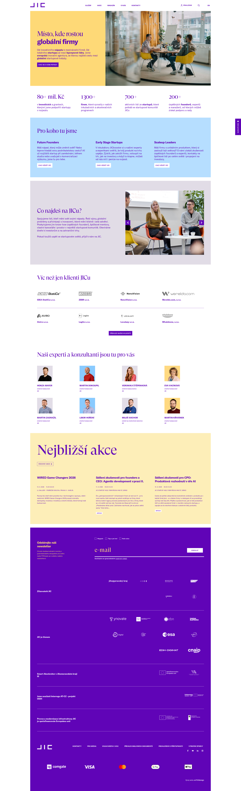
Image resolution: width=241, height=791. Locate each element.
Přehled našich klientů (120, 333)
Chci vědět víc (44, 165)
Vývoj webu (189, 780)
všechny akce (44, 464)
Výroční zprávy (196, 746)
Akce (99, 5)
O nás (123, 5)
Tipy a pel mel (112, 539)
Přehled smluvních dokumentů (138, 746)
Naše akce (125, 539)
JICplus (99, 513)
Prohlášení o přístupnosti (171, 746)
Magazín (111, 5)
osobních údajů (121, 559)
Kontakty (136, 5)
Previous (127, 222)
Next (201, 222)
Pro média (91, 746)
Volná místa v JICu (110, 746)
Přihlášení (187, 5)
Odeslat (194, 550)
